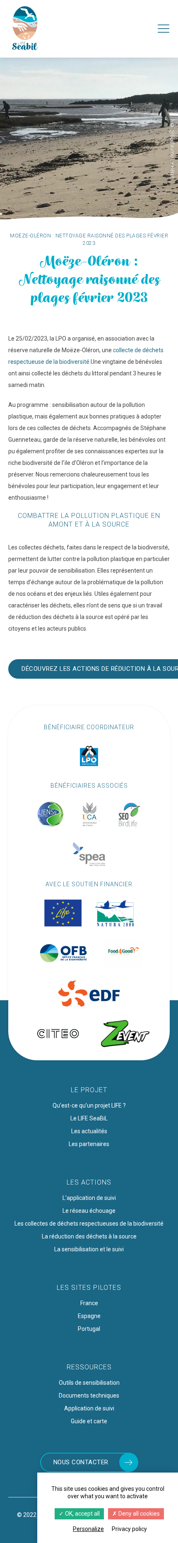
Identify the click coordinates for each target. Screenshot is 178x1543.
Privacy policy (129, 1529)
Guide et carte (89, 1421)
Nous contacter (80, 1462)
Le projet (89, 1090)
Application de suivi (89, 1408)
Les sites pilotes (89, 1287)
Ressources (89, 1367)
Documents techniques (89, 1395)
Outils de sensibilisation (89, 1382)
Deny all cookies (138, 1513)
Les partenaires (89, 1144)
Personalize (88, 1529)
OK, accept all (82, 1513)
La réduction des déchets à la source (89, 1236)
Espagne (89, 1316)
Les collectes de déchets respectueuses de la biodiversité (89, 1223)
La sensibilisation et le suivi (89, 1249)
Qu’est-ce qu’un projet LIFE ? (89, 1105)
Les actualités (89, 1131)
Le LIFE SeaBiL (89, 1118)
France (89, 1303)
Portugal (89, 1328)
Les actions (89, 1182)
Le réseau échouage (89, 1210)
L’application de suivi (89, 1198)
